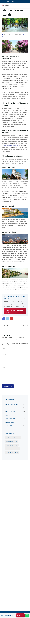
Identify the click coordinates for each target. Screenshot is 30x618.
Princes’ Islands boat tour (11, 145)
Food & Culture (17, 34)
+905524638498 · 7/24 (8, 1)
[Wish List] (22, 5)
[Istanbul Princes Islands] (3, 318)
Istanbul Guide (10, 422)
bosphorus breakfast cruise (13, 437)
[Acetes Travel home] (5, 5)
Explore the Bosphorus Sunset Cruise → (14, 311)
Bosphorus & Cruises (12, 404)
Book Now (20, 615)
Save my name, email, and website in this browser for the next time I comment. (15, 344)
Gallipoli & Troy (10, 418)
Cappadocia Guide (11, 408)
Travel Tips (9, 425)
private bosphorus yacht (12, 452)
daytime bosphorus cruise (12, 448)
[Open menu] (26, 5)
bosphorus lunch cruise (12, 445)
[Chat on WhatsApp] (27, 615)
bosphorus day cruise (11, 441)
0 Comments (6, 37)
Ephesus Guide (10, 411)
